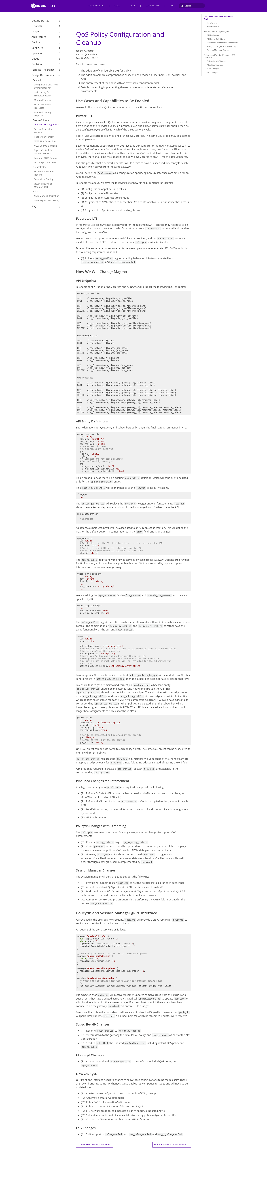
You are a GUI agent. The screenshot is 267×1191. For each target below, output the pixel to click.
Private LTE (212, 23)
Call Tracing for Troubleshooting (42, 94)
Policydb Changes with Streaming (221, 46)
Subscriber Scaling (43, 179)
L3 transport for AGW (45, 162)
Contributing (153, 5)
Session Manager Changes (218, 50)
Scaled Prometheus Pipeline (44, 173)
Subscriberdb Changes (217, 61)
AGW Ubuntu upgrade (45, 145)
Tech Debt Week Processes (42, 106)
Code (132, 5)
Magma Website (96, 5)
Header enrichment (44, 136)
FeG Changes (212, 72)
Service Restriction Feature (43, 131)
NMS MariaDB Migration (46, 195)
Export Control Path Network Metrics (44, 152)
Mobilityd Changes (215, 65)
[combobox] (192, 5)
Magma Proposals (43, 100)
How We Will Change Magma (216, 31)
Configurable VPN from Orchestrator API (46, 86)
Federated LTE (213, 26)
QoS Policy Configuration (46, 124)
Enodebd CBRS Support (46, 157)
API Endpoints (213, 35)
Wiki (172, 5)
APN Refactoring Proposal (42, 114)
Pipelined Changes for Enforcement (222, 42)
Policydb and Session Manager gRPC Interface (219, 56)
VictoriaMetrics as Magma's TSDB (43, 185)
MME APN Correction (45, 141)
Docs (117, 5)
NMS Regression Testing (46, 200)
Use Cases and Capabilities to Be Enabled (218, 17)
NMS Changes (213, 68)
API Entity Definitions (216, 39)
